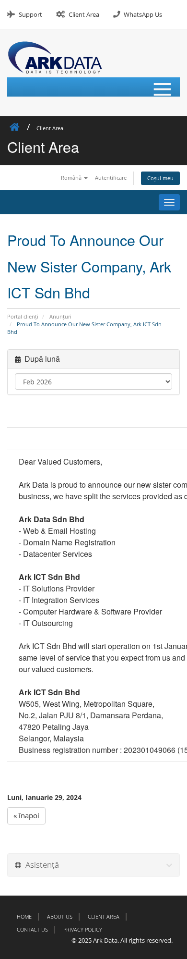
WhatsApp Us (143, 14)
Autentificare (111, 177)
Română (72, 177)
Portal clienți (22, 316)
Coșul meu (160, 178)
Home (24, 916)
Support (30, 14)
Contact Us (32, 929)
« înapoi (26, 815)
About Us (59, 916)
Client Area (84, 14)
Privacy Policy (82, 929)
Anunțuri (60, 316)
